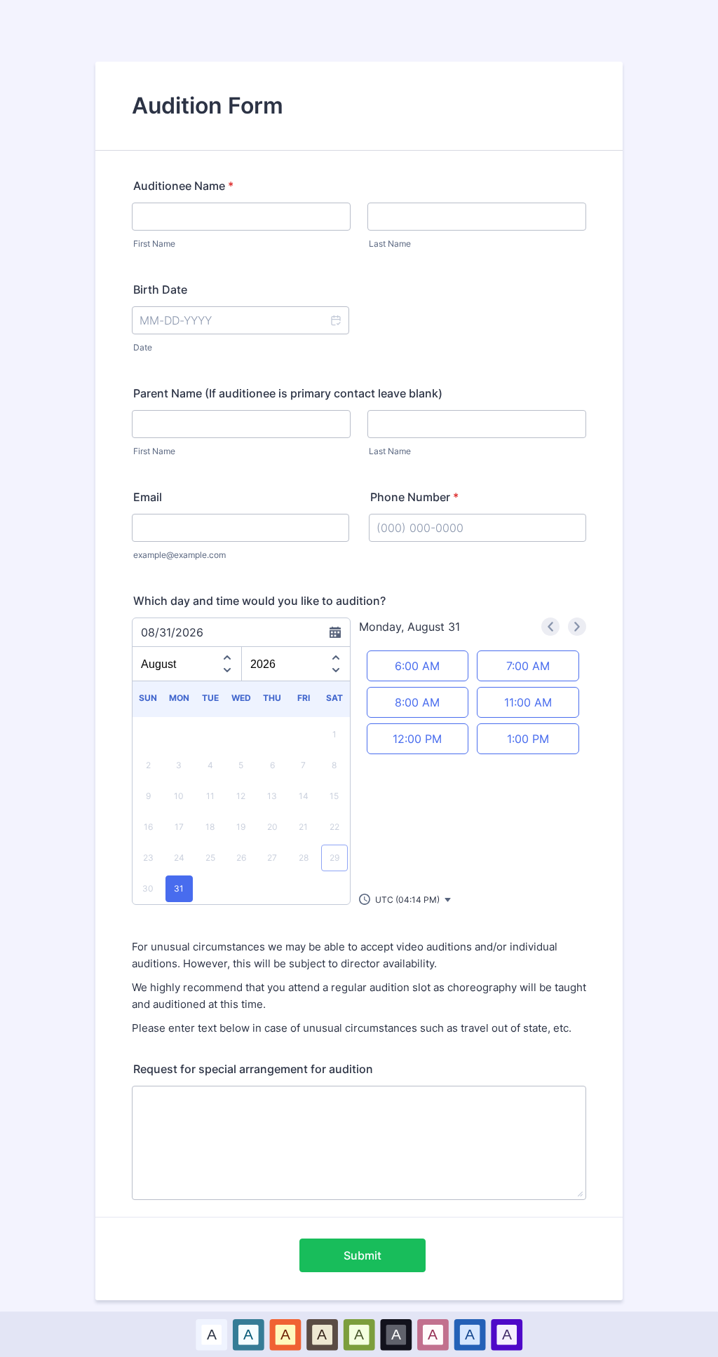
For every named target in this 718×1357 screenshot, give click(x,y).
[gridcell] (178, 888)
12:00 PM (417, 739)
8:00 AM (417, 702)
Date (142, 347)
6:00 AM (417, 666)
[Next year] (336, 672)
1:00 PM (528, 739)
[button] (335, 320)
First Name (154, 243)
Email (147, 497)
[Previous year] (336, 655)
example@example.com (179, 555)
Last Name (390, 243)
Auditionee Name (183, 186)
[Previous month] (227, 655)
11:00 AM (528, 702)
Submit (362, 1255)
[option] (211, 1334)
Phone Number (414, 497)
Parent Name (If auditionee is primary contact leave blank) (287, 393)
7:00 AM (528, 666)
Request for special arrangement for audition (253, 1069)
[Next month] (227, 672)
